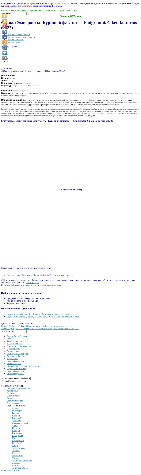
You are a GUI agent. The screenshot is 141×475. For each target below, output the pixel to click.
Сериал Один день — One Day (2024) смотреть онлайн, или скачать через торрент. (40, 328)
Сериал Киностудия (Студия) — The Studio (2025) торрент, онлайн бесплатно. (43, 316)
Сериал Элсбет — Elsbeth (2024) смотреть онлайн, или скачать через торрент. (37, 326)
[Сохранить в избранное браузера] (4, 16)
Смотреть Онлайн (15, 39)
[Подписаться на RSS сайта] (4, 21)
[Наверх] (4, 58)
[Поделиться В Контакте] (4, 32)
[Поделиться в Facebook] (4, 37)
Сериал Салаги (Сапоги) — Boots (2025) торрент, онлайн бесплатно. (39, 314)
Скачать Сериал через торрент (21, 37)
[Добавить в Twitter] (4, 53)
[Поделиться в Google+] (4, 26)
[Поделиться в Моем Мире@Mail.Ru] (4, 47)
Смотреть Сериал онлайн (18, 34)
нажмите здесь (32, 282)
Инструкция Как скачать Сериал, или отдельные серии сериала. (31, 285)
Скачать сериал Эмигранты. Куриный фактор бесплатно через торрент (40, 275)
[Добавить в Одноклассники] (4, 42)
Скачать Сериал (14, 42)
